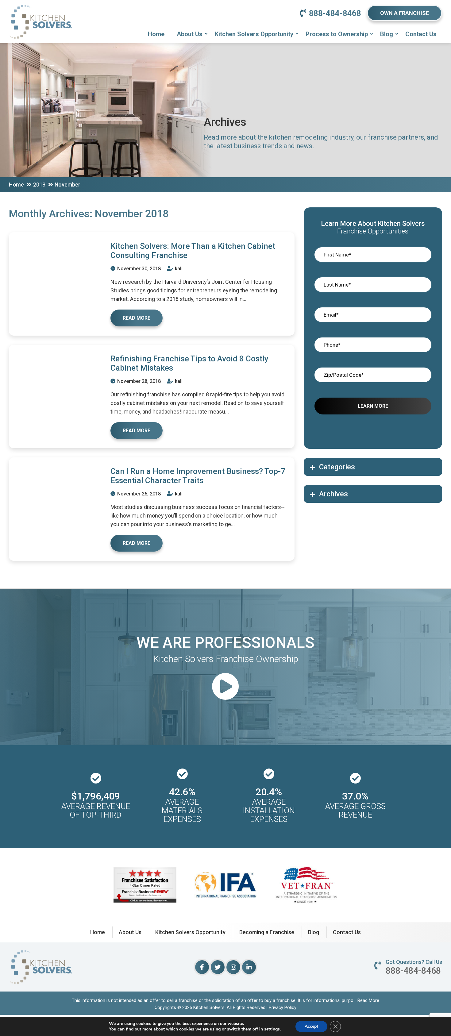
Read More (368, 1000)
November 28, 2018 (138, 381)
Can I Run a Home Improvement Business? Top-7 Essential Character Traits (197, 476)
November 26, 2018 (138, 494)
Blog (386, 34)
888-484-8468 (335, 13)
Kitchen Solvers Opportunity (254, 34)
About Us (189, 34)
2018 (39, 184)
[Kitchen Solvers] (40, 13)
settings (272, 1029)
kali (178, 269)
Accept (311, 1026)
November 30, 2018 (138, 269)
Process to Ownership (337, 34)
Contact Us (421, 34)
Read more (136, 318)
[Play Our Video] (225, 687)
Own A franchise (404, 13)
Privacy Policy (282, 1007)
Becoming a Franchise (266, 932)
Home (156, 34)
